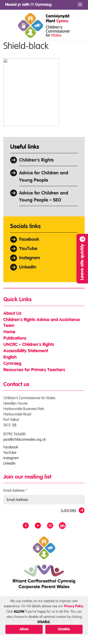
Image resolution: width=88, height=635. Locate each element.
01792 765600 (14, 434)
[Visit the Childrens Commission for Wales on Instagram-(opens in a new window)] (50, 526)
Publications (14, 338)
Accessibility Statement (25, 351)
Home (9, 332)
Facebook (29, 239)
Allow (24, 629)
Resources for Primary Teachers (34, 370)
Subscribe (68, 511)
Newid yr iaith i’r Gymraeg (28, 5)
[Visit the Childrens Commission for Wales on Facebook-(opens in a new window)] (25, 526)
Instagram (29, 258)
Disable (64, 629)
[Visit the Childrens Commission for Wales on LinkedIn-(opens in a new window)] (62, 526)
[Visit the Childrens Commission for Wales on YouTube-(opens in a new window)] (38, 526)
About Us (12, 313)
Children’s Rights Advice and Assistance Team (41, 323)
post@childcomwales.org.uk (24, 439)
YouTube (28, 248)
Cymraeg (12, 364)
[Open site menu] (80, 4)
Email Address (15, 490)
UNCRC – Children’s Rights (28, 345)
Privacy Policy (73, 606)
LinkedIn (27, 267)
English (10, 357)
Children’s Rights (36, 160)
